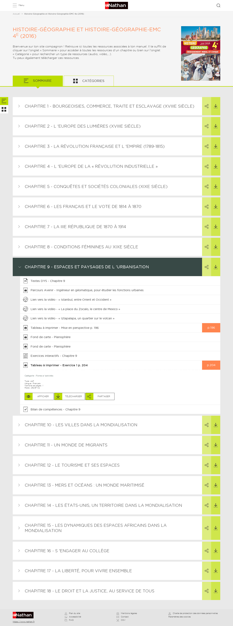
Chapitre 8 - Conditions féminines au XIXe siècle (81, 247)
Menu (21, 5)
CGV (123, 620)
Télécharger (215, 106)
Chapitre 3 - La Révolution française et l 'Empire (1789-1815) (95, 146)
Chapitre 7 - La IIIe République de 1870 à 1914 (75, 226)
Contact (125, 617)
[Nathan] (24, 615)
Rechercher (218, 5)
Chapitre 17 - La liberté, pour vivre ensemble (78, 571)
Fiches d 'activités (44, 376)
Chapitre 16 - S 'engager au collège (67, 551)
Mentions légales (129, 613)
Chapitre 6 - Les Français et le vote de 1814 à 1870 (83, 206)
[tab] (4, 101)
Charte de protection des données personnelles (195, 613)
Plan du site (74, 613)
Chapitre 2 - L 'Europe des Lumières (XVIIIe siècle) (83, 126)
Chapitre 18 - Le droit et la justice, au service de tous (89, 591)
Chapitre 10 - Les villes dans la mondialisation (81, 425)
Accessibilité (75, 617)
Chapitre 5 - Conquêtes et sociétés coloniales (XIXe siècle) (96, 186)
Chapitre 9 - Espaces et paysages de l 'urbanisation (87, 267)
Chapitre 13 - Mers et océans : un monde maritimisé (84, 485)
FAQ (71, 620)
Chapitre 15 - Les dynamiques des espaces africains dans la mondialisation (96, 528)
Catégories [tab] (92, 81)
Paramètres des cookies (179, 617)
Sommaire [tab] (42, 80)
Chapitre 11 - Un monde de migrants (66, 445)
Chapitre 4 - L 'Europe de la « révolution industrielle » (91, 166)
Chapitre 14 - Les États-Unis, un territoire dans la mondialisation (103, 505)
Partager (206, 106)
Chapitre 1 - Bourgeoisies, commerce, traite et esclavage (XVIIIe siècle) (109, 106)
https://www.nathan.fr (24, 622)
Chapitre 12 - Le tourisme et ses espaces (72, 465)
